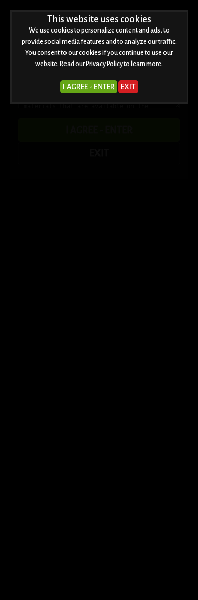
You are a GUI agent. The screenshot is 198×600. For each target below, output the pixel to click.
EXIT (128, 87)
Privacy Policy (104, 64)
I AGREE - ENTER (89, 87)
